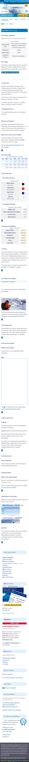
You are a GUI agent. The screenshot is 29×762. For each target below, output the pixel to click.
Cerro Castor (5, 660)
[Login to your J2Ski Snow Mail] (14, 594)
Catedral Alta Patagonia (8, 658)
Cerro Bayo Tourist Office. (16, 677)
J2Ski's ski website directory (12, 703)
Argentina (9, 15)
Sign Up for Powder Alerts (10, 72)
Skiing (5, 565)
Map (3, 24)
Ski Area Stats (8, 559)
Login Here (7, 610)
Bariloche (14, 56)
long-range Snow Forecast (13, 145)
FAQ (6, 24)
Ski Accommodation (9, 705)
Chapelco (22, 56)
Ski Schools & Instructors (11, 707)
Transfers (23, 19)
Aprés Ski (5, 575)
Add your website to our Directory (11, 710)
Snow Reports (21, 1)
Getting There (7, 571)
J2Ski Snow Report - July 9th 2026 (12, 518)
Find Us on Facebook (10, 688)
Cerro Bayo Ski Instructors (17, 316)
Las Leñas (5, 664)
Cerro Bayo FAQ (8, 674)
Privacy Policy (6, 734)
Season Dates (8, 573)
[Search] (26, 5)
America (3, 15)
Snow (11, 19)
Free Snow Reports (13, 605)
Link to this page (7, 731)
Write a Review (22, 38)
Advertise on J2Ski (7, 727)
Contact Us (5, 736)
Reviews (11, 24)
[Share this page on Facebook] (26, 12)
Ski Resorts (13, 1)
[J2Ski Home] (4, 8)
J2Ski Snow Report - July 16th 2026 (12, 505)
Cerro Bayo (5, 19)
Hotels (16, 19)
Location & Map (8, 577)
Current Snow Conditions (9, 487)
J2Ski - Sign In (23, 15)
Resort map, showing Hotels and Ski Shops (13, 408)
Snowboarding (8, 567)
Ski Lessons (7, 569)
